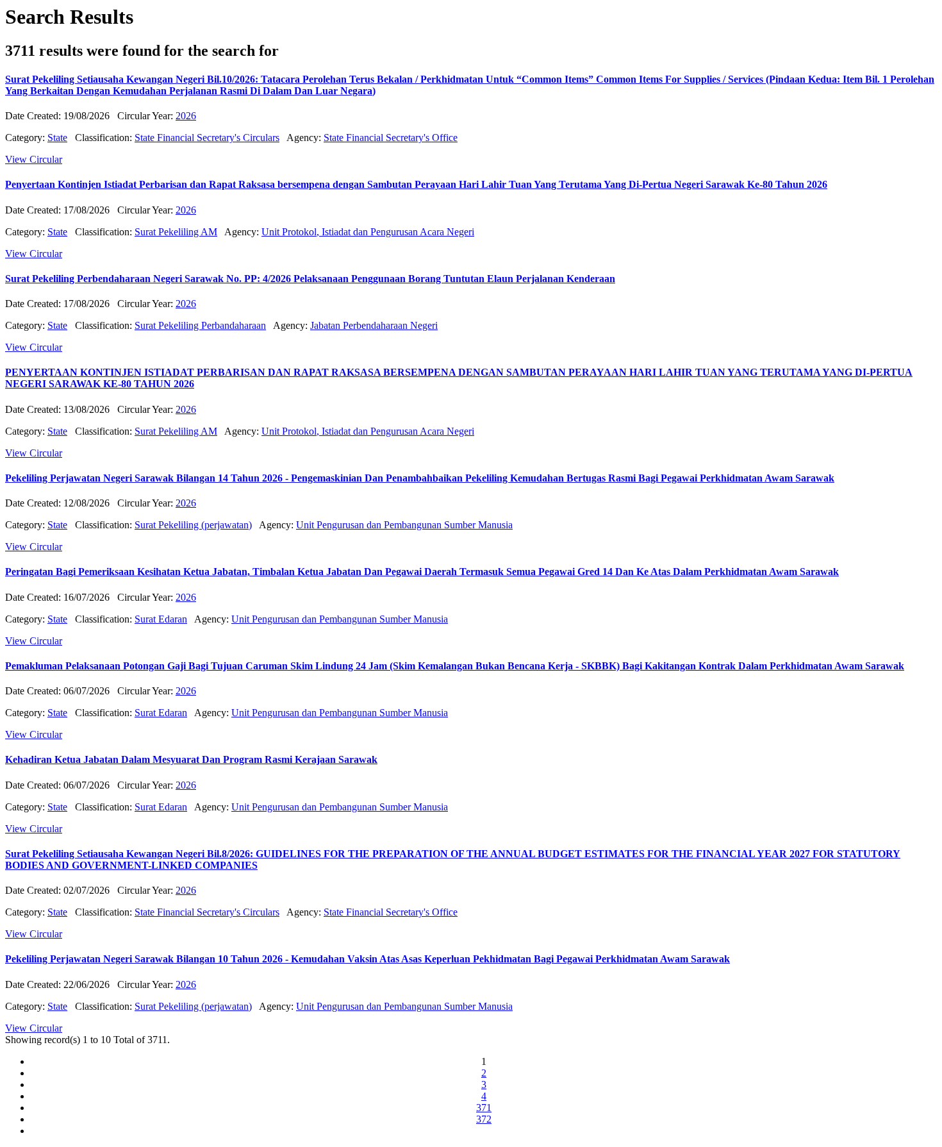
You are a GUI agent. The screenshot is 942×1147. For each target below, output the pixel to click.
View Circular (33, 159)
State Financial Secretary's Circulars (207, 137)
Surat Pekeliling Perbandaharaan (200, 325)
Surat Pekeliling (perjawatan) (193, 524)
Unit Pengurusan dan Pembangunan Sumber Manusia (404, 524)
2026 (186, 115)
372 (484, 1119)
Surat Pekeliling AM (176, 231)
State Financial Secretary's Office (391, 137)
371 (484, 1107)
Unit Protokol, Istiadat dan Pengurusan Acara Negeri (367, 231)
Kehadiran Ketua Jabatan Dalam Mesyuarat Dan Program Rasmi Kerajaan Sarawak (191, 759)
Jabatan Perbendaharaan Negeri (374, 325)
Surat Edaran (161, 619)
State (57, 137)
